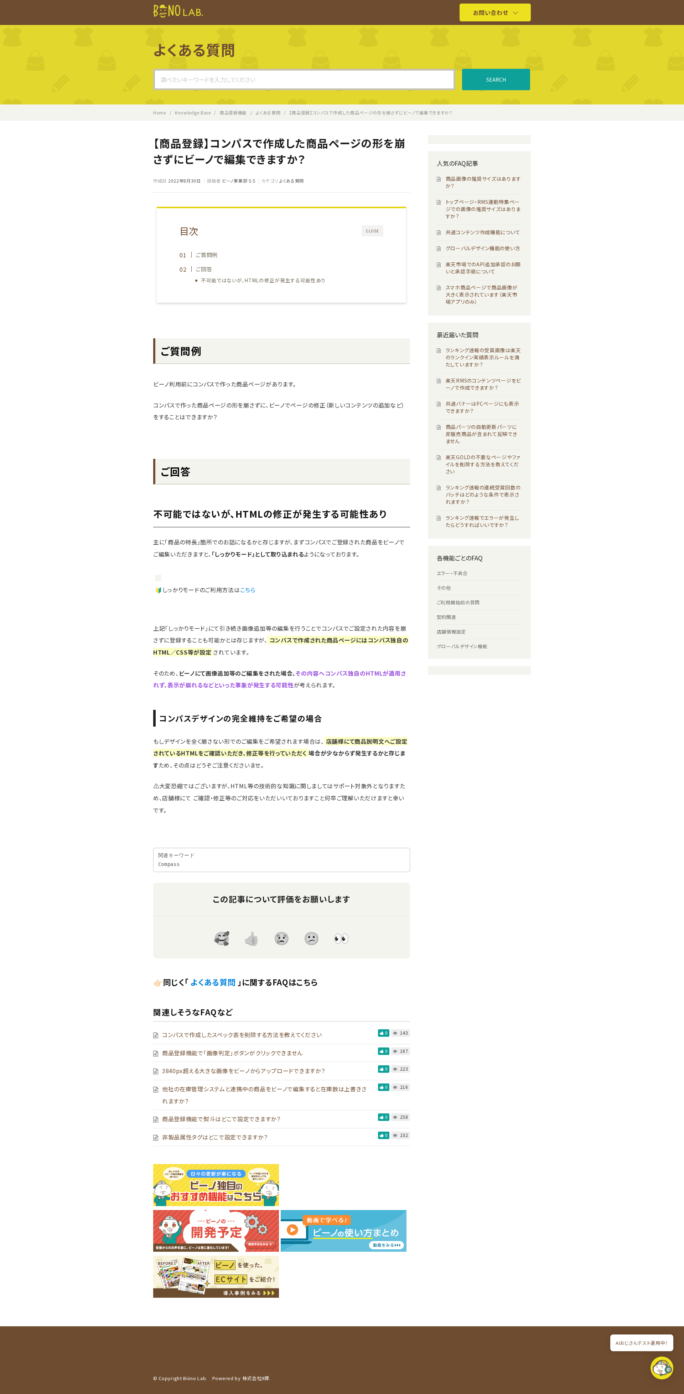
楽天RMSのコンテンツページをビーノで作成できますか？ (483, 384)
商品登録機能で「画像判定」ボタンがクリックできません (232, 1053)
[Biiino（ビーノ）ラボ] (178, 15)
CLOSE (372, 231)
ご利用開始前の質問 (458, 602)
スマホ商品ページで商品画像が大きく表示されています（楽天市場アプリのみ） (482, 294)
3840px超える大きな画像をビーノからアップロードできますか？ (243, 1070)
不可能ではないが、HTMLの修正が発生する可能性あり (263, 280)
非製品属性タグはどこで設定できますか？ (215, 1137)
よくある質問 (291, 181)
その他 (444, 587)
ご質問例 (207, 254)
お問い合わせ (490, 12)
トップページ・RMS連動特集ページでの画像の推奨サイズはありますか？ (483, 209)
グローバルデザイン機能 (462, 646)
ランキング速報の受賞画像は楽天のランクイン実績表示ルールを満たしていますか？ (483, 357)
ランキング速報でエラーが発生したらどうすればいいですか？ (482, 521)
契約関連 (446, 617)
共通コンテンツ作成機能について (483, 232)
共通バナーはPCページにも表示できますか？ (482, 407)
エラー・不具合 (452, 573)
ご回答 (204, 269)
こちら (248, 589)
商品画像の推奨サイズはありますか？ (483, 182)
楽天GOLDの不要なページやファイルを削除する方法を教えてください (483, 464)
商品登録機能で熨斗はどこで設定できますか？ (221, 1118)
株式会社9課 (255, 1378)
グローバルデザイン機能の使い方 (483, 248)
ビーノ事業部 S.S (238, 181)
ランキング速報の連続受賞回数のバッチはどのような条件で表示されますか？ (483, 494)
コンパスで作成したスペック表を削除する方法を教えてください (242, 1034)
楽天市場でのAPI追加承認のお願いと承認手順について (483, 268)
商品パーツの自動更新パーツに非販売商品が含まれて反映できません (481, 434)
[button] (662, 1370)
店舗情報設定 (451, 631)
